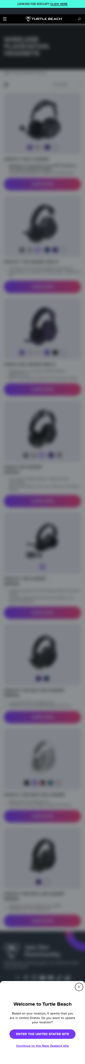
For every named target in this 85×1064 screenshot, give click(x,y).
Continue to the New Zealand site (42, 1046)
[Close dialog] (79, 987)
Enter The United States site (42, 1034)
